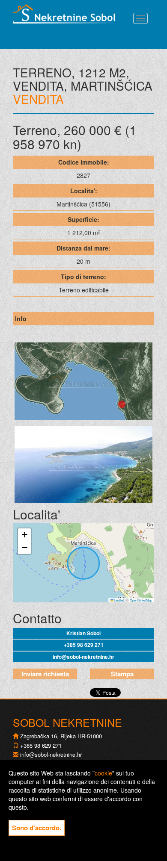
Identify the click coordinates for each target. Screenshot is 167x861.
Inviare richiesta (45, 673)
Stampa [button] (122, 673)
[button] (24, 534)
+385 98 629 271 (84, 645)
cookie (103, 773)
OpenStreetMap (141, 600)
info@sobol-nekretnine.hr (83, 656)
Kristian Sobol (83, 633)
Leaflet (118, 600)
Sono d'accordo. (36, 827)
